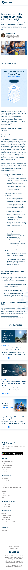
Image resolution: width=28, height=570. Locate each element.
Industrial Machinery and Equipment (11, 487)
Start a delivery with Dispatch (9, 316)
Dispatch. (16, 264)
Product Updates (6, 515)
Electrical (3, 483)
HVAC (3, 485)
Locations (4, 524)
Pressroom (4, 530)
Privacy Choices (14, 548)
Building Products (6, 481)
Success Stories (5, 517)
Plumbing (3, 493)
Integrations (4, 463)
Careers (3, 533)
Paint (2, 489)
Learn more (14, 81)
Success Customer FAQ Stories (9, 522)
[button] (25, 2)
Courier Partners (5, 506)
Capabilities (4, 472)
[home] (6, 2)
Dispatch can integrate (13, 234)
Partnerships (4, 470)
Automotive (4, 478)
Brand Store (4, 535)
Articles (3, 513)
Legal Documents (14, 546)
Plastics (3, 491)
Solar (2, 497)
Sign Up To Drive (5, 504)
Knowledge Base (6, 519)
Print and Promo (5, 495)
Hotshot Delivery (6, 467)
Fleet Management (6, 465)
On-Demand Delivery (7, 461)
